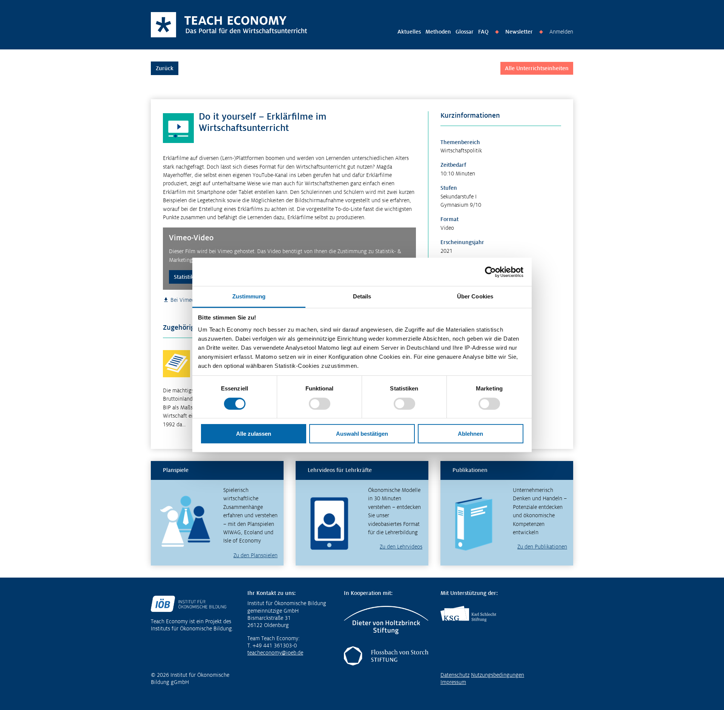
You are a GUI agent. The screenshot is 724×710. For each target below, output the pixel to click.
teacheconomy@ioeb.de (275, 653)
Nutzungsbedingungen (497, 675)
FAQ (483, 32)
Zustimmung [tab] (249, 296)
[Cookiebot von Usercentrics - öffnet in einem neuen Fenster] (490, 272)
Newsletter (519, 32)
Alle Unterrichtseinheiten (537, 68)
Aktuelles (409, 32)
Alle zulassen (253, 433)
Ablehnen (470, 433)
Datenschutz (454, 675)
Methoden (438, 32)
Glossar (465, 32)
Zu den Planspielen (255, 555)
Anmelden (561, 32)
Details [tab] (362, 296)
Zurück (164, 68)
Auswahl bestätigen (362, 433)
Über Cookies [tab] (475, 296)
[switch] (319, 404)
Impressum (453, 682)
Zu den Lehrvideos (401, 547)
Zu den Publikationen (542, 547)
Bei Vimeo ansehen (192, 300)
